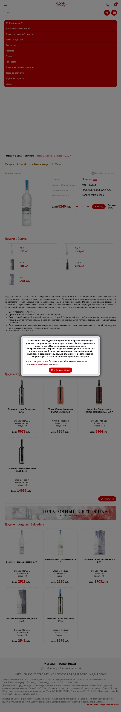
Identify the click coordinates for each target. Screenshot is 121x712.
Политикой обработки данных (41, 364)
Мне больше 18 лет (60, 370)
